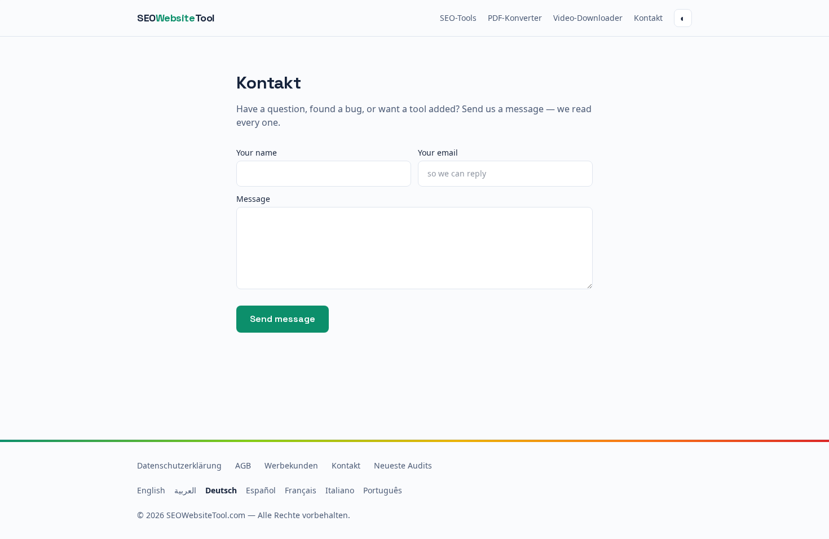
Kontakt (648, 17)
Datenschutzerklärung (179, 465)
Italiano (339, 490)
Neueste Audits (403, 465)
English (151, 490)
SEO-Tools (458, 17)
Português (382, 490)
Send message (282, 319)
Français (300, 490)
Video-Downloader (588, 17)
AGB (243, 465)
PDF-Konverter (515, 17)
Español (261, 490)
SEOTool (176, 17)
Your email (438, 152)
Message (253, 198)
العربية (185, 490)
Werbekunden (291, 465)
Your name (256, 152)
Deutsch (221, 490)
